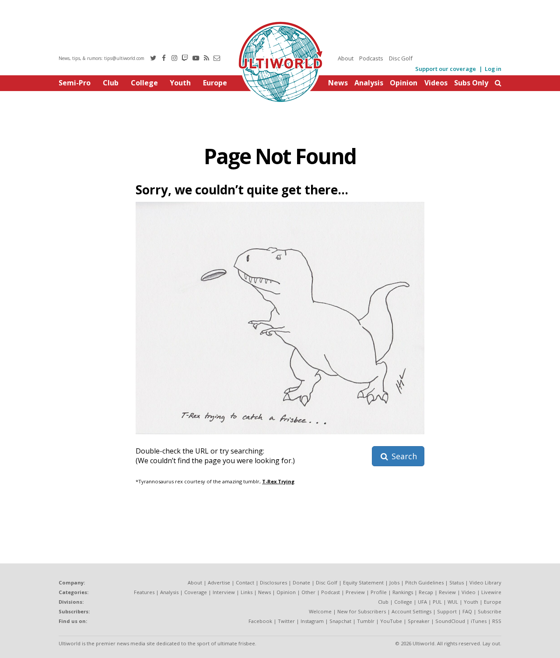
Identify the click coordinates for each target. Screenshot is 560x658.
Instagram (312, 621)
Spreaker (419, 621)
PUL (437, 601)
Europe (215, 83)
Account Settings (411, 611)
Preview (355, 592)
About (346, 58)
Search (403, 456)
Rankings (402, 592)
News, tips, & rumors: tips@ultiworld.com (101, 58)
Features (144, 592)
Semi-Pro (75, 83)
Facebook (260, 621)
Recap (426, 592)
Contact (245, 582)
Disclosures (273, 582)
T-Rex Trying (278, 481)
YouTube (391, 621)
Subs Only (471, 83)
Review (447, 592)
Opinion (403, 83)
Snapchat (340, 621)
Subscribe (489, 611)
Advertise (219, 582)
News (338, 83)
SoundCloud (450, 621)
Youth (180, 83)
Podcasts (371, 58)
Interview (224, 592)
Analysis (368, 83)
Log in (493, 69)
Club (111, 83)
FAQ (467, 611)
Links (246, 592)
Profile (379, 592)
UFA (422, 601)
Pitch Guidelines (424, 582)
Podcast (330, 592)
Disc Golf (401, 58)
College (144, 83)
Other (308, 592)
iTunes (478, 621)
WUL (453, 601)
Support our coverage (445, 69)
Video (469, 592)
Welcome (320, 611)
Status (456, 582)
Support (447, 611)
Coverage (195, 592)
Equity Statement (363, 582)
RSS (496, 621)
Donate (301, 582)
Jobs (394, 582)
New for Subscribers (361, 611)
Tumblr (365, 621)
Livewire (491, 592)
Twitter (286, 621)
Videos (436, 83)
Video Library (485, 582)
